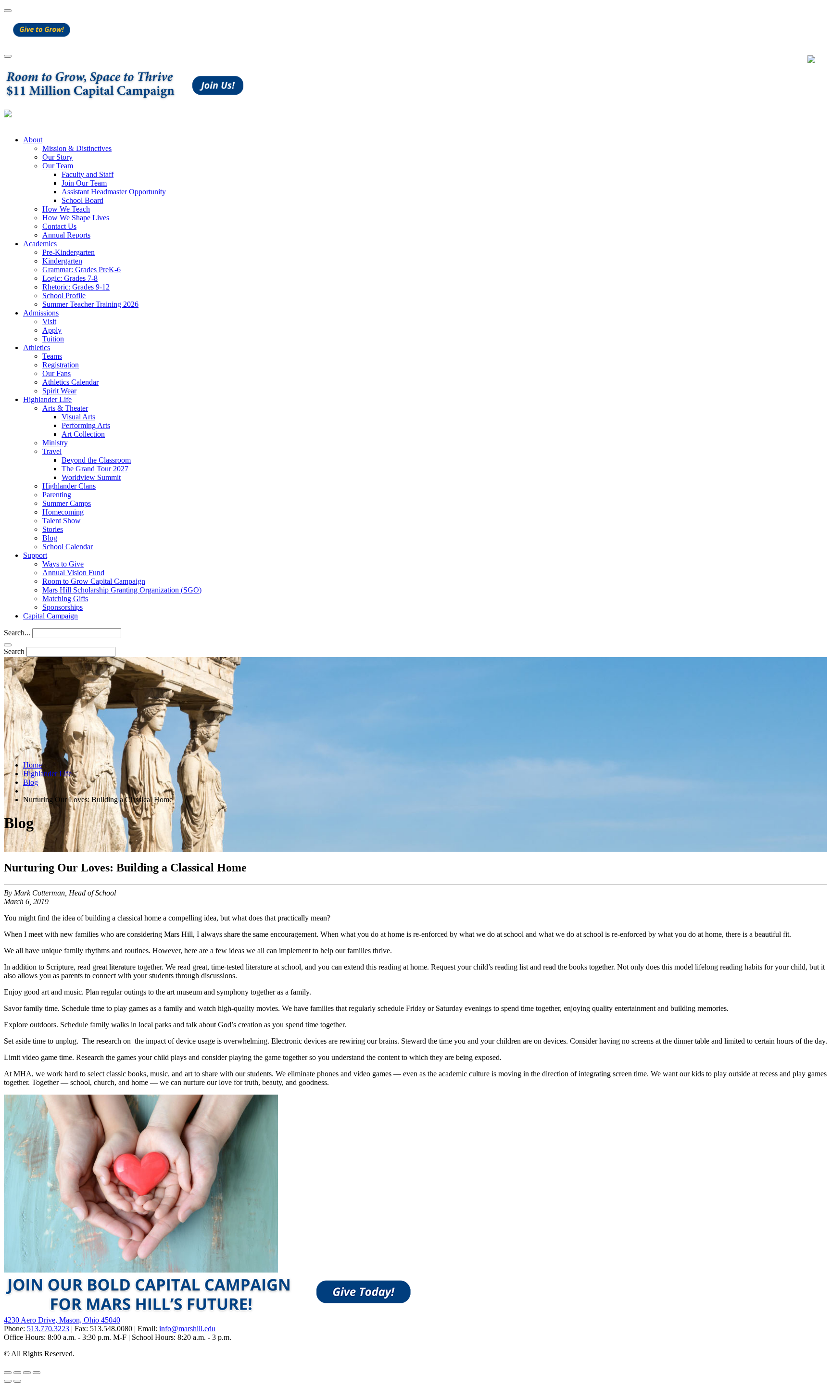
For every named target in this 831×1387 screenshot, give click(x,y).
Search (14, 651)
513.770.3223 (48, 1328)
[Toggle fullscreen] (27, 1372)
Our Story (57, 157)
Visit (49, 321)
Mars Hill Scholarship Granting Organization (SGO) (121, 590)
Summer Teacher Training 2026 (90, 304)
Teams (52, 356)
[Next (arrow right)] (17, 1381)
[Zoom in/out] (36, 1372)
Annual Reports (66, 235)
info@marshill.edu (187, 1328)
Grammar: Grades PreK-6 (81, 269)
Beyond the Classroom (96, 460)
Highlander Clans (69, 486)
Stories (52, 529)
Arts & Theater (65, 408)
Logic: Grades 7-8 (70, 278)
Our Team (57, 166)
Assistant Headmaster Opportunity (114, 192)
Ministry (55, 443)
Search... (17, 633)
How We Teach (66, 209)
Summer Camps (66, 503)
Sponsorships (62, 607)
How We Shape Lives (75, 218)
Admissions (41, 313)
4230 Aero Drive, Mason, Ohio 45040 (62, 1320)
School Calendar (67, 546)
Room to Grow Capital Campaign (93, 581)
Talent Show (61, 521)
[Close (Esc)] (8, 1372)
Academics (40, 244)
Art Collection (83, 434)
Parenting (56, 495)
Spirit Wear (59, 391)
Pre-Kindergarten (68, 252)
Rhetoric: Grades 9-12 (76, 287)
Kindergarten (62, 261)
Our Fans (56, 373)
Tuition (53, 339)
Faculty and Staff (87, 174)
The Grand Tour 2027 (95, 469)
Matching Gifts (65, 598)
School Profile (64, 295)
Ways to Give (63, 564)
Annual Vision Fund (73, 572)
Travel (52, 451)
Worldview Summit (91, 477)
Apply (52, 330)
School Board (82, 200)
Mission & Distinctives (77, 148)
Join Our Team (84, 183)
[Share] (17, 1372)
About (32, 140)
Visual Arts (78, 417)
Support (35, 555)
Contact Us (59, 226)
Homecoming (63, 512)
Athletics (36, 347)
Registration (60, 365)
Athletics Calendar (70, 382)
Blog (49, 538)
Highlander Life (47, 399)
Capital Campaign (50, 616)
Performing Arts (86, 425)
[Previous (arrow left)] (8, 1381)
